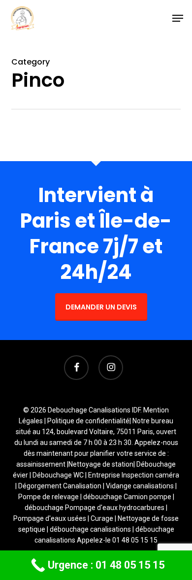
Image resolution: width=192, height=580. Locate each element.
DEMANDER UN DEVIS (101, 307)
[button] (177, 18)
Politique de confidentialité (88, 421)
